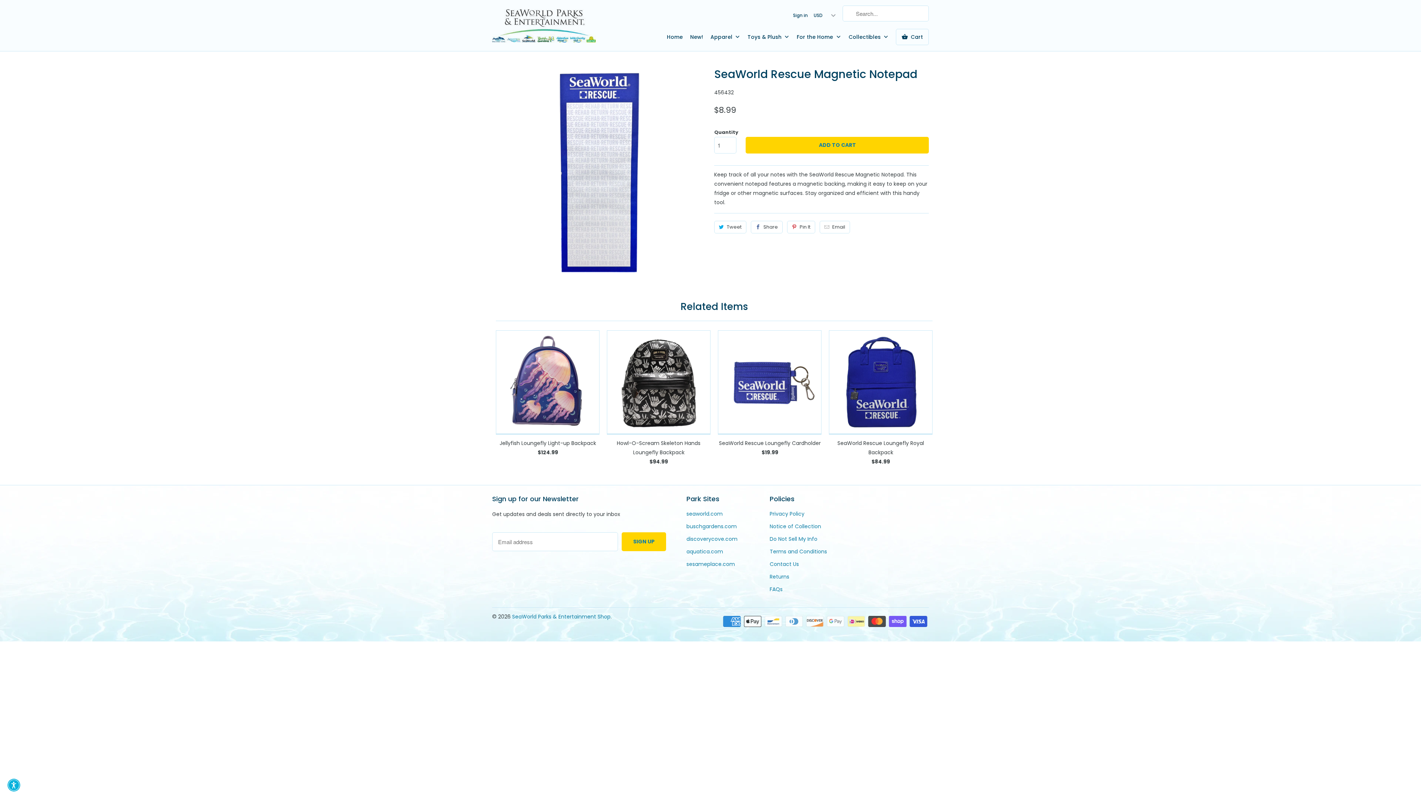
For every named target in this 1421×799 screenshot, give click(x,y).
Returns (779, 576)
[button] (13, 785)
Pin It (805, 226)
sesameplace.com (710, 564)
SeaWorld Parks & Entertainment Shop (561, 616)
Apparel (722, 37)
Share (770, 226)
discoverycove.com (712, 539)
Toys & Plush (765, 37)
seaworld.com (704, 514)
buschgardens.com (711, 526)
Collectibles (865, 37)
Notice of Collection (795, 526)
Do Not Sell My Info (793, 539)
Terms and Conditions (798, 551)
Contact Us (784, 564)
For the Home (815, 37)
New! (696, 37)
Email (838, 226)
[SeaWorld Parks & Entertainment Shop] (544, 25)
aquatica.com (704, 551)
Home (675, 37)
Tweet (734, 226)
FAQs (776, 589)
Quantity (726, 132)
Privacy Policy (787, 514)
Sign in (800, 15)
